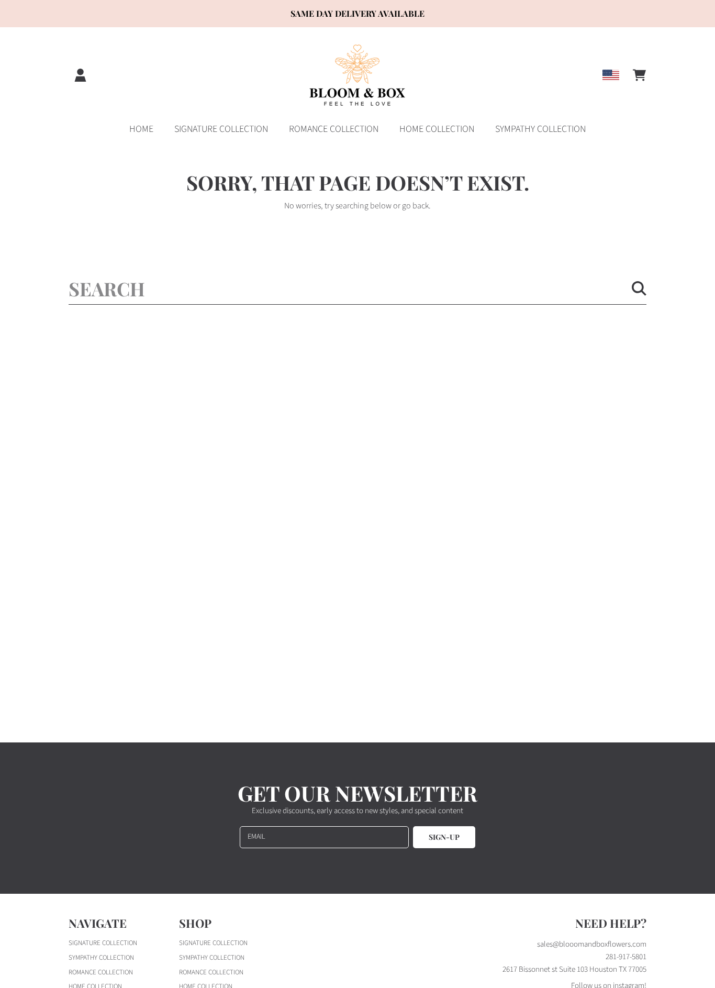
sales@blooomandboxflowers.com (591, 944)
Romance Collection (101, 972)
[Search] (639, 288)
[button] (639, 75)
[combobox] (357, 288)
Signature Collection (103, 943)
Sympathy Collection (101, 957)
